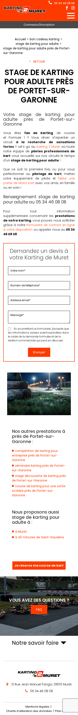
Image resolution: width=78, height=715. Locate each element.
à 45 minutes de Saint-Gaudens (39, 537)
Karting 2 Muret (48, 146)
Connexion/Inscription (39, 25)
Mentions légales (37, 707)
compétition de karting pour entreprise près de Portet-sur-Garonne (35, 455)
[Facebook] (67, 8)
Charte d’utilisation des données (29, 711)
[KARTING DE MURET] (25, 12)
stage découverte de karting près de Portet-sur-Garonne (39, 478)
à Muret (21, 531)
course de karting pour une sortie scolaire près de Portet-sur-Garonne (38, 490)
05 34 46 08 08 (64, 3)
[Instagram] (73, 8)
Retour (39, 62)
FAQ (39, 609)
